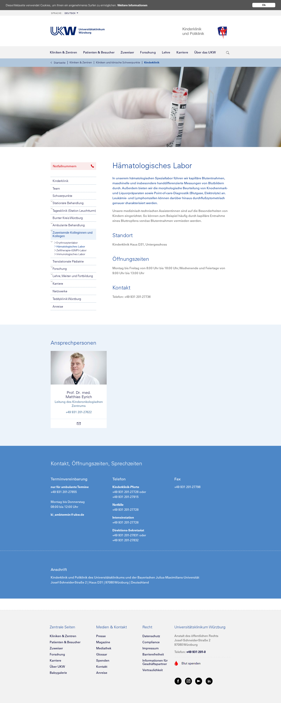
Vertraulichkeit (152, 670)
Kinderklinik (151, 62)
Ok (264, 5)
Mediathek (103, 648)
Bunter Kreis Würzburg (68, 218)
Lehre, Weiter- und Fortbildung (73, 276)
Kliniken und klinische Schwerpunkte (118, 62)
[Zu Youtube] (199, 681)
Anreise (58, 306)
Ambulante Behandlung (69, 225)
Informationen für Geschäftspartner (155, 662)
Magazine (103, 642)
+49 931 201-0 (196, 652)
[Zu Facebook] (178, 681)
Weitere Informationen (132, 5)
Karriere (58, 283)
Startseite (60, 62)
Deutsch (63, 13)
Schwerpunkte (62, 196)
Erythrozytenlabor (67, 242)
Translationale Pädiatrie (68, 261)
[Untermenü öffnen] (52, 201)
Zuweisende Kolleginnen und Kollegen (73, 234)
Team (56, 188)
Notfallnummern (64, 166)
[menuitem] (64, 13)
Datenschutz (151, 636)
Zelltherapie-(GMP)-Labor (71, 250)
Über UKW (57, 666)
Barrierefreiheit (153, 654)
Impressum (150, 648)
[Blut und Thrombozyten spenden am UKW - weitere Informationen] (187, 663)
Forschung (60, 269)
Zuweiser (56, 648)
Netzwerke (60, 291)
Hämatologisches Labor (70, 246)
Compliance (151, 642)
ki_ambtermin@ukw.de (67, 514)
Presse (101, 636)
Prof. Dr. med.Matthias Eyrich (79, 394)
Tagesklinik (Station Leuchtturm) (74, 211)
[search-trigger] (227, 52)
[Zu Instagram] (188, 681)
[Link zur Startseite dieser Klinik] (206, 31)
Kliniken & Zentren (81, 62)
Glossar (101, 654)
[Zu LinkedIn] (209, 681)
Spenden (102, 660)
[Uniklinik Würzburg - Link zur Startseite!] (78, 31)
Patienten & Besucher (65, 642)
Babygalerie (58, 673)
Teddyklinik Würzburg (67, 299)
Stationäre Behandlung (68, 203)
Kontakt (101, 666)
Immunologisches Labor (70, 254)
